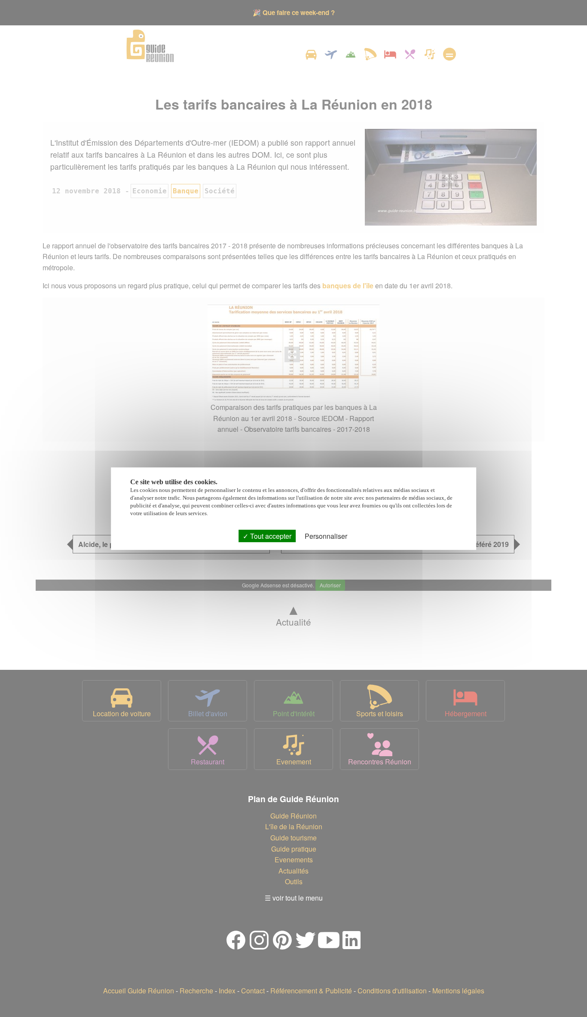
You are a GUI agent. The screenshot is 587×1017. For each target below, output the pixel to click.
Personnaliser (326, 536)
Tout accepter (269, 536)
